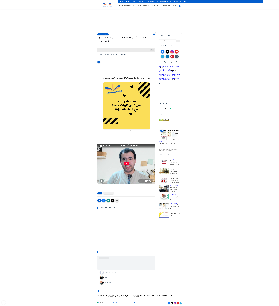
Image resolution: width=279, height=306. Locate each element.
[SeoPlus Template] (98, 303)
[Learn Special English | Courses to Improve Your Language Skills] (107, 4)
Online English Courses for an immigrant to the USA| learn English (174, 163)
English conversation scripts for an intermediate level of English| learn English (174, 172)
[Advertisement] (139, 22)
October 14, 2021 (174, 212)
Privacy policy (128, 1)
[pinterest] (172, 56)
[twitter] (167, 52)
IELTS (133, 5)
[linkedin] (167, 56)
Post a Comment (104, 258)
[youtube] (177, 52)
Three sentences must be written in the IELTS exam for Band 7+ (175, 181)
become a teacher (178, 1)
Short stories (155, 5)
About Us (121, 1)
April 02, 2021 (173, 177)
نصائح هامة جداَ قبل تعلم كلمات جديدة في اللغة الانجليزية (113, 54)
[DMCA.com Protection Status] (164, 120)
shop (171, 1)
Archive (141, 1)
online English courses (143, 5)
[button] (104, 200)
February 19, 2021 (174, 159)
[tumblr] (177, 56)
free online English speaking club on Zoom (175, 198)
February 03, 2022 (174, 186)
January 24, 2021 (173, 168)
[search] (180, 6)
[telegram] (162, 56)
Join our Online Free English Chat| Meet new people (175, 189)
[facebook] (162, 52)
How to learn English (103, 34)
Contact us (135, 1)
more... (175, 5)
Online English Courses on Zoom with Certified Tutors (156, 1)
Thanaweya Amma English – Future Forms (169, 66)
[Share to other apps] (117, 200)
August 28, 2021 (162, 141)
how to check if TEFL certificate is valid (169, 144)
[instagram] (172, 52)
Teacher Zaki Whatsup (125, 5)
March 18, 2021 (173, 194)
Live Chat (185, 1)
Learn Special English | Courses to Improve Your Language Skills (126, 303)
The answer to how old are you (175, 214)
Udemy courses (166, 5)
